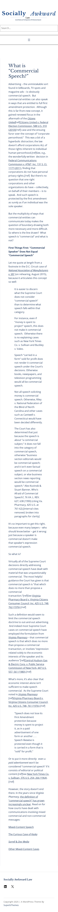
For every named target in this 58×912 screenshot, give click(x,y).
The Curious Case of (22, 834)
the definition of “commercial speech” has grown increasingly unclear (26, 800)
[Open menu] (29, 40)
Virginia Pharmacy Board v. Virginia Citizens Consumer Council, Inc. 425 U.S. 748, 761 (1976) (28, 702)
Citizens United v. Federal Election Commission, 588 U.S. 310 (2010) (28, 126)
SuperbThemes (11, 905)
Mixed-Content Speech (21, 827)
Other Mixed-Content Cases (23, 849)
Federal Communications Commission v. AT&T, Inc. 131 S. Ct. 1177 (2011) (27, 164)
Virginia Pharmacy (27, 694)
